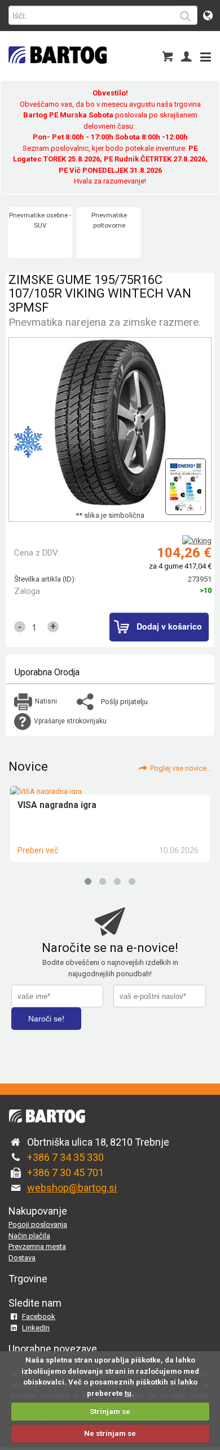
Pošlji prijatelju (124, 701)
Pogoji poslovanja (37, 1224)
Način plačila (29, 1235)
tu (128, 1393)
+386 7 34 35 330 (65, 1157)
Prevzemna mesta (37, 1246)
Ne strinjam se (110, 1433)
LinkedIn (36, 1328)
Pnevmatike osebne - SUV (40, 220)
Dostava (22, 1258)
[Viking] (197, 540)
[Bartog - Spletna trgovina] (56, 71)
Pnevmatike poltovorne (109, 220)
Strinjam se (110, 1411)
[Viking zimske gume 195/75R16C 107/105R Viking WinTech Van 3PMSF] (185, 484)
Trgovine (27, 1279)
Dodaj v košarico (169, 626)
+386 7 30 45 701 (65, 1172)
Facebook (38, 1316)
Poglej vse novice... (181, 768)
